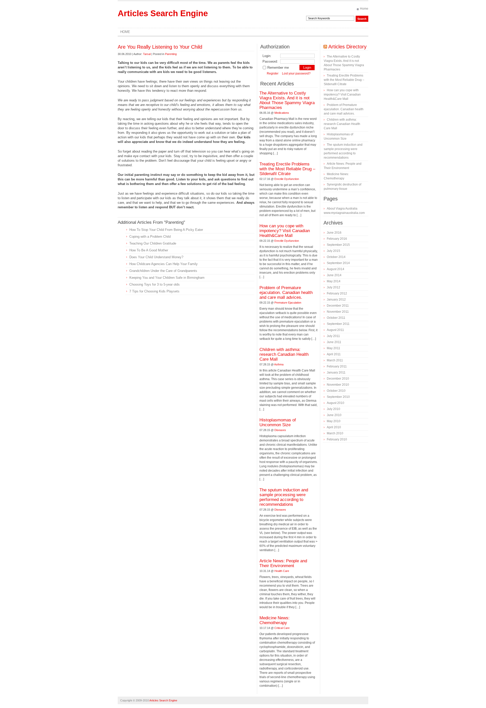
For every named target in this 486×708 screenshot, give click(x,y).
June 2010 (334, 415)
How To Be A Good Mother (148, 250)
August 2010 (335, 403)
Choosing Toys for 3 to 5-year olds (154, 284)
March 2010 (335, 433)
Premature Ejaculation (287, 302)
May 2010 (333, 421)
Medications (281, 112)
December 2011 (338, 305)
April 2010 (334, 427)
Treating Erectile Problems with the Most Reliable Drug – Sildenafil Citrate (287, 169)
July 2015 (333, 251)
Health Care (281, 570)
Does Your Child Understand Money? (156, 257)
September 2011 (338, 324)
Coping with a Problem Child (150, 236)
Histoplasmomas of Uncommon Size (277, 422)
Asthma (279, 364)
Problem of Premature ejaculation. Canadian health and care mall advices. (286, 292)
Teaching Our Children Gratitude (152, 243)
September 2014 (338, 263)
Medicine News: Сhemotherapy (274, 620)
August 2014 (335, 269)
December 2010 (338, 378)
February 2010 (337, 439)
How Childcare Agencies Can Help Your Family (163, 264)
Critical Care (282, 627)
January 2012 (336, 299)
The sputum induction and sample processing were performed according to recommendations (283, 497)
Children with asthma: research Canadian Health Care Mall (284, 354)
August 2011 (335, 330)
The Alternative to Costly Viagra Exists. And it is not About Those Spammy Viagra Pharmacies (287, 100)
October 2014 (336, 257)
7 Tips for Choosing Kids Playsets (154, 291)
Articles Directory (347, 46)
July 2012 (333, 287)
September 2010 (338, 397)
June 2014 (334, 275)
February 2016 (337, 238)
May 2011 (333, 348)
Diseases (280, 430)
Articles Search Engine (163, 13)
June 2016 (334, 232)
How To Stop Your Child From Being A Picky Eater (166, 230)
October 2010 (336, 391)
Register (272, 73)
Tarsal (147, 53)
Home (364, 8)
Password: (270, 61)
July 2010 (333, 409)
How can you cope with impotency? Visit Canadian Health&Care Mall (284, 230)
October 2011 (336, 318)
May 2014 (333, 281)
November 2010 (338, 384)
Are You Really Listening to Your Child (160, 47)
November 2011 (338, 311)
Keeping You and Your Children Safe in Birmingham (167, 278)
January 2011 (336, 372)
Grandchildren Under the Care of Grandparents (163, 271)
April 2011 (334, 354)
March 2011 (335, 360)
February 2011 (337, 366)
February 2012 (337, 293)
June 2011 (334, 342)
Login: (266, 56)
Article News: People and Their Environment (283, 563)
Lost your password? (296, 73)
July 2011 (333, 336)
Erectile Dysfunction (286, 178)
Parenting (171, 53)
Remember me (278, 67)
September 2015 (338, 245)
